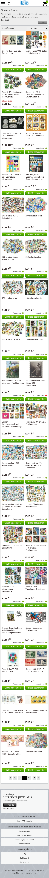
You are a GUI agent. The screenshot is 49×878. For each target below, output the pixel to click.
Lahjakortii (24, 858)
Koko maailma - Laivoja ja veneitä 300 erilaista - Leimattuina (12, 506)
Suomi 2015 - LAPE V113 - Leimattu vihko (11, 752)
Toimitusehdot (24, 831)
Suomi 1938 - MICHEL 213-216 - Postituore (35, 670)
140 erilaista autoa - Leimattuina (10, 217)
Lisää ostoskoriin (13, 69)
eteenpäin (34, 778)
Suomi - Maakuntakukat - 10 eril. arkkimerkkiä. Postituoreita (13, 94)
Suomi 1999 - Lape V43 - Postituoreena (36, 711)
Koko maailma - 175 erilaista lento (10, 464)
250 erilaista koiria (9, 298)
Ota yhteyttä (24, 862)
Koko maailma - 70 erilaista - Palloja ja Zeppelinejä (33, 465)
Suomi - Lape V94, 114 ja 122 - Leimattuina (36, 52)
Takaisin (15, 778)
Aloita (10, 778)
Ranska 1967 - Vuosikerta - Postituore (35, 588)
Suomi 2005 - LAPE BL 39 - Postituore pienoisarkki (12, 135)
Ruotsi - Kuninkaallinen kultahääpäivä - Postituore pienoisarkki (12, 630)
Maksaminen (24, 844)
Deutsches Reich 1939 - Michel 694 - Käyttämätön (35, 383)
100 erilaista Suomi (33, 751)
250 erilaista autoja (33, 257)
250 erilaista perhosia (11, 339)
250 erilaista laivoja (33, 298)
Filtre (43, 23)
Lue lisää (5, 20)
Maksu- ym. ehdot (24, 835)
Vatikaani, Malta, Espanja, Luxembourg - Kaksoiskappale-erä (35, 176)
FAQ (24, 854)
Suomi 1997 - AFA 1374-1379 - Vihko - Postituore (12, 711)
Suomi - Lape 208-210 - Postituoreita (12, 52)
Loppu (38, 778)
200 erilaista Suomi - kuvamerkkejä (10, 258)
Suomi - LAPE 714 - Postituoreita (10, 670)
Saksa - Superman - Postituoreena (34, 629)
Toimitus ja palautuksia (24, 839)
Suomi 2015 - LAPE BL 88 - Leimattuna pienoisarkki (12, 176)
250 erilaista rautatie (33, 339)
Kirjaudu (10, 805)
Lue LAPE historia (24, 821)
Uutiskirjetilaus (9, 809)
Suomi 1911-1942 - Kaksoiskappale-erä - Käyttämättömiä (34, 94)
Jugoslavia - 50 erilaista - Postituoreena (36, 423)
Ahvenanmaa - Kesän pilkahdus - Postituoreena (13, 382)
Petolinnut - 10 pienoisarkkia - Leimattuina (8, 589)
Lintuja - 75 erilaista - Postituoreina (34, 505)
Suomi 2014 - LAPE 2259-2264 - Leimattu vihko (34, 135)
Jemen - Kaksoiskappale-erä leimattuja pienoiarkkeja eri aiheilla (12, 425)
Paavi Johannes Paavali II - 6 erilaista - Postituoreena (35, 547)
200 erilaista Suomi (33, 216)
